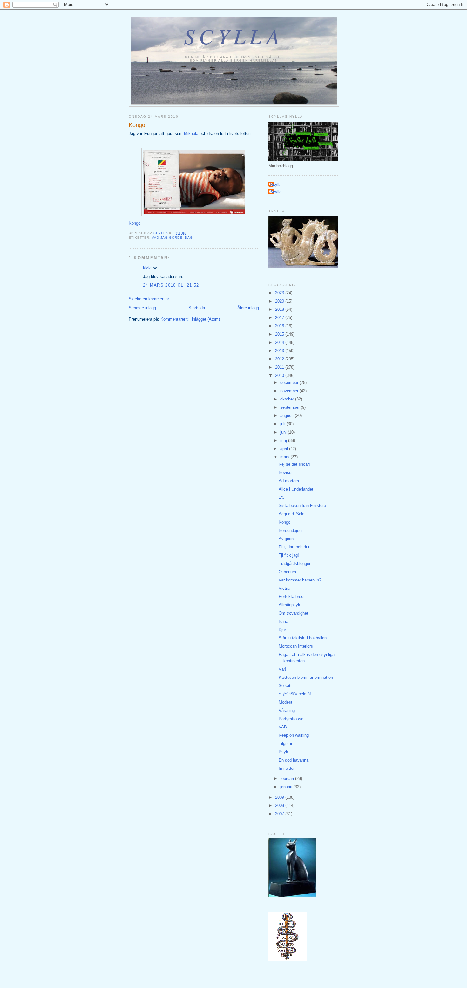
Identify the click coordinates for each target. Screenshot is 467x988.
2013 (280, 350)
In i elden (287, 768)
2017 (280, 317)
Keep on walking (294, 735)
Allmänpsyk (289, 604)
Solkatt (285, 685)
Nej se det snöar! (294, 464)
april (284, 448)
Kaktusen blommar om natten (306, 677)
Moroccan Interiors (296, 646)
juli (283, 423)
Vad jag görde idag (172, 237)
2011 (280, 367)
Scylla (234, 35)
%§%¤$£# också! (295, 694)
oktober (287, 399)
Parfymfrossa (291, 718)
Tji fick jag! (289, 555)
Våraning (287, 710)
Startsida (196, 307)
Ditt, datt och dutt (295, 547)
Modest (285, 702)
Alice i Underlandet (296, 489)
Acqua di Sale (291, 513)
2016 (280, 326)
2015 (280, 334)
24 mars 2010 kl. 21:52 (171, 285)
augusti (287, 415)
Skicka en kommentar (149, 298)
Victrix (284, 588)
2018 (280, 309)
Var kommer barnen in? (300, 580)
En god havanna (293, 760)
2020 (280, 301)
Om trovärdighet (293, 613)
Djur (282, 629)
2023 (280, 292)
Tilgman (286, 743)
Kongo (284, 522)
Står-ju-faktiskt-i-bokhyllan (303, 638)
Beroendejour (291, 530)
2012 (280, 359)
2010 (280, 375)
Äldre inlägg (248, 307)
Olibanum (287, 571)
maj (284, 440)
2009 (280, 797)
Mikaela (191, 133)
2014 (280, 342)
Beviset (286, 472)
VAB (283, 727)
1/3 (281, 497)
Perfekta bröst (292, 596)
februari (287, 778)
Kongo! (135, 223)
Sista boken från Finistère (302, 505)
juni (284, 432)
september (290, 407)
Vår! (282, 669)
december (290, 382)
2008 (280, 805)
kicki (147, 268)
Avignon (286, 538)
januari (287, 786)
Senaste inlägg (142, 307)
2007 (280, 813)
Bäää (283, 621)
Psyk (283, 751)
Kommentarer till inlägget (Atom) (190, 319)
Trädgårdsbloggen (295, 563)
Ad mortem (289, 480)
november (290, 390)
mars (285, 457)
